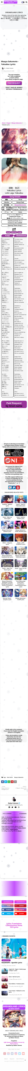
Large (19, 232)
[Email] (15, 781)
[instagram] (18, 807)
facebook (8, 909)
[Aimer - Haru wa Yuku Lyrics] (7, 512)
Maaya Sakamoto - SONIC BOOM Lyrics (20, 530)
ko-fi (8, 905)
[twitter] (12, 807)
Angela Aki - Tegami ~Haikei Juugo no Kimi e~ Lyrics (17, 969)
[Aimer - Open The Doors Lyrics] (7, 563)
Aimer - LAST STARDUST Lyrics (20, 543)
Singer (8, 123)
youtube (21, 913)
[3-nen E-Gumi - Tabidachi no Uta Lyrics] (5, 992)
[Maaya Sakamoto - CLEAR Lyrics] (21, 593)
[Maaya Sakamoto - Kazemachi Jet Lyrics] (7, 550)
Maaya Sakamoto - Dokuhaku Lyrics (20, 556)
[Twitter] (5, 781)
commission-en (8, 902)
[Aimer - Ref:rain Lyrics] (5, 978)
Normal (13, 232)
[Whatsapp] (9, 781)
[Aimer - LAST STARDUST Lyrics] (21, 537)
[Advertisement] (14, 44)
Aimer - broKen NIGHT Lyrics (20, 517)
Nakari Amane (13, 803)
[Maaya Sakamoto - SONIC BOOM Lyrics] (21, 525)
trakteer (21, 905)
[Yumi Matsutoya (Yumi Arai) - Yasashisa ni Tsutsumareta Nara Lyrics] (21, 576)
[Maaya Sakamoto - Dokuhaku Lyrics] (21, 550)
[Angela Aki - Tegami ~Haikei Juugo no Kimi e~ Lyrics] (5, 971)
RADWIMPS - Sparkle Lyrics (12, 963)
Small (8, 232)
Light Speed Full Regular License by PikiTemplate (14, 1043)
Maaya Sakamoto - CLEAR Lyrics (20, 598)
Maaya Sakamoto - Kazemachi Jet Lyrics (7, 556)
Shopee (19, 831)
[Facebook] (2, 781)
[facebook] (9, 807)
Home (3, 123)
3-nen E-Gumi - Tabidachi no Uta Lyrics (17, 991)
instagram (21, 909)
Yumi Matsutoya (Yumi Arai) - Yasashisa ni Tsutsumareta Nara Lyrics (20, 583)
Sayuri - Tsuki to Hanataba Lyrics (20, 505)
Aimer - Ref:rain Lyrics (14, 976)
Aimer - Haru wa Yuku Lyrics (7, 517)
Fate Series (10, 777)
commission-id (20, 902)
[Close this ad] (25, 1060)
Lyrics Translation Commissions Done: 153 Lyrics (14, 925)
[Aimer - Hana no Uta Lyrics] (21, 563)
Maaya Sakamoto (17, 123)
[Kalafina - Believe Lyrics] (7, 499)
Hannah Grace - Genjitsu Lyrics (7, 598)
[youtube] (15, 807)
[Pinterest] (12, 781)
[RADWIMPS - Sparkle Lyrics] (14, 949)
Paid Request (14, 403)
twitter (9, 913)
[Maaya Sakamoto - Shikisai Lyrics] (7, 525)
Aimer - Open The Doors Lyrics (7, 569)
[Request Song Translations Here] (14, 84)
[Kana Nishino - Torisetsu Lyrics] (5, 985)
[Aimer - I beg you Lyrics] (7, 537)
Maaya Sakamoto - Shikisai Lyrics (7, 530)
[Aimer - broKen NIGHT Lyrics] (21, 512)
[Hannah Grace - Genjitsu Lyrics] (7, 593)
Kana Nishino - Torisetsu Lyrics (16, 983)
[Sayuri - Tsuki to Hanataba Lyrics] (21, 499)
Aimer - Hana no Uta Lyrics (20, 569)
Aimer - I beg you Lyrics (7, 543)
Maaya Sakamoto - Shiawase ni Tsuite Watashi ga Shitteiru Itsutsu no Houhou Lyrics (7, 583)
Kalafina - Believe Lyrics (7, 505)
